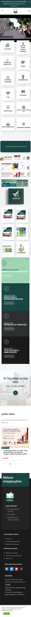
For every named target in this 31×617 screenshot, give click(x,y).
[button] (28, 11)
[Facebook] (7, 569)
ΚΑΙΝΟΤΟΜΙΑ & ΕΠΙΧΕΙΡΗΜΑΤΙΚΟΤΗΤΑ (13, 298)
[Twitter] (11, 569)
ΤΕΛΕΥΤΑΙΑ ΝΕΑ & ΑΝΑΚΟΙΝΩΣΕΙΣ (11, 351)
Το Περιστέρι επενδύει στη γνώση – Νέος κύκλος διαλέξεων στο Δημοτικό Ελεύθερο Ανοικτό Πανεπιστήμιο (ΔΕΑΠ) (15, 452)
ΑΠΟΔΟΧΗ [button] (6, 613)
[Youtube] (16, 569)
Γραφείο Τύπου (8, 348)
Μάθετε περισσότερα (7, 610)
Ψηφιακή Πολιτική (9, 295)
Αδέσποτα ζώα (8, 323)
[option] (15, 443)
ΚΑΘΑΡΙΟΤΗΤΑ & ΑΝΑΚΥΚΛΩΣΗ (15, 272)
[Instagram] (21, 569)
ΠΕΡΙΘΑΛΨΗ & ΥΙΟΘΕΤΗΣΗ (15, 325)
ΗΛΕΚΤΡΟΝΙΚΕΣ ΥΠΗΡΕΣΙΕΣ (11, 534)
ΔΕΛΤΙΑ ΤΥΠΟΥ (5, 447)
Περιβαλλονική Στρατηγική (10, 270)
